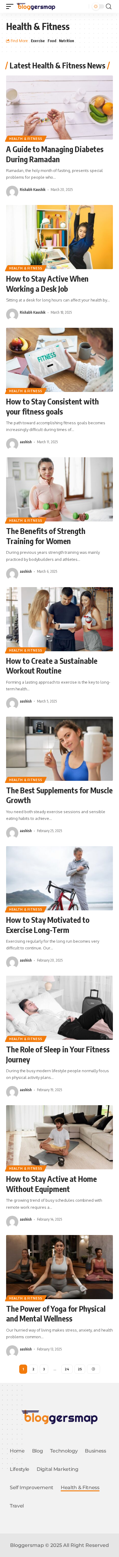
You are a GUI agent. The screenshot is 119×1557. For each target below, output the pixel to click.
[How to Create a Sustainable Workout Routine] (59, 619)
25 (80, 1369)
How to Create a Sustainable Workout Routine (51, 666)
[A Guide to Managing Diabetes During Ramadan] (59, 107)
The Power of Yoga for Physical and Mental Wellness (56, 1314)
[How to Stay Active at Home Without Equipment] (59, 1137)
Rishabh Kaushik (32, 189)
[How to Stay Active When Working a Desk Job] (59, 237)
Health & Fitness (25, 139)
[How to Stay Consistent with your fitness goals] (59, 360)
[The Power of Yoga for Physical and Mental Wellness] (59, 1267)
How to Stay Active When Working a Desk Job (47, 284)
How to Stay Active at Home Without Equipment (51, 1184)
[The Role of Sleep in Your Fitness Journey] (59, 1008)
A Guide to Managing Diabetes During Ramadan (54, 154)
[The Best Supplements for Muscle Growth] (59, 749)
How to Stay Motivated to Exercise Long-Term (47, 925)
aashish (26, 442)
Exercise (38, 40)
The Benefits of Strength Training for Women (45, 536)
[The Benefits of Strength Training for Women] (59, 489)
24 (67, 1369)
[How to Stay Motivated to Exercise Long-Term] (59, 878)
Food (52, 40)
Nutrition (66, 40)
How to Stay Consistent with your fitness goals (52, 406)
